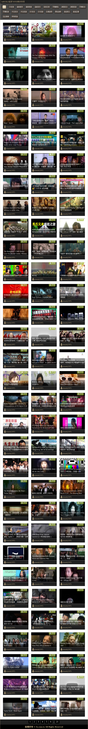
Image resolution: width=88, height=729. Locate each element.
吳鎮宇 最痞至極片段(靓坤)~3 (70, 254)
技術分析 (47, 7)
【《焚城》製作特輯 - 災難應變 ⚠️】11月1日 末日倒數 (43, 187)
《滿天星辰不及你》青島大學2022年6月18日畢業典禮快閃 (44, 688)
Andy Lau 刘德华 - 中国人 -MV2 (15, 232)
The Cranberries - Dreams (12, 58)
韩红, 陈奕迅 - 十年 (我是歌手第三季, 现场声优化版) (43, 340)
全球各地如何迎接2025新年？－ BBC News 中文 (71, 165)
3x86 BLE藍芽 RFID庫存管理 (13, 2)
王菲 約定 (7, 79)
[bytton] (4, 7)
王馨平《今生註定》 (39, 101)
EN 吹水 (32, 12)
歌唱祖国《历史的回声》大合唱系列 (16, 296)
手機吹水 (82, 7)
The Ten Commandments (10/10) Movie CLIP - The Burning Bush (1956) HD (71, 492)
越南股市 (20, 7)
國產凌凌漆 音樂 (66, 602)
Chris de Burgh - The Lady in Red (71, 123)
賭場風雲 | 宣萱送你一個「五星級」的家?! (43, 514)
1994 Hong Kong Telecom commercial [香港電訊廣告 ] (41, 536)
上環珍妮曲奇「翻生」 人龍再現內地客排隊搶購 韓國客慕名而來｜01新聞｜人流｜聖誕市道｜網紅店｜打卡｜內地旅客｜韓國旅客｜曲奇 (16, 601)
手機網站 (56, 7)
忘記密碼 (6, 16)
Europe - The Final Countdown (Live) (42, 579)
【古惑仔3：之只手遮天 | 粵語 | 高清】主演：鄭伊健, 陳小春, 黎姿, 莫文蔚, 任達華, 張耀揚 (16, 361)
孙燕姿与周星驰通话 (11, 384)
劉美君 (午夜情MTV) (67, 36)
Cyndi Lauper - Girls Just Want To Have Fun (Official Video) (71, 383)
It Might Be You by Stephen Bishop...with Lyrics (13, 100)
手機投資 (6, 12)
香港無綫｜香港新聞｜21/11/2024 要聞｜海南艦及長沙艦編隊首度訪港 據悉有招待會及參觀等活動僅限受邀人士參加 (72, 361)
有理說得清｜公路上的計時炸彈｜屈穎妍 (72, 296)
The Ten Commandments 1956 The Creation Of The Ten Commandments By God (43, 56)
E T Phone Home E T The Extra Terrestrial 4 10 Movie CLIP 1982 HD (43, 427)
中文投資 (24, 12)
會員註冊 (76, 12)
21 (57, 721)
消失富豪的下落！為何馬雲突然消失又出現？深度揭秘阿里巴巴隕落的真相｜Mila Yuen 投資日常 (16, 448)
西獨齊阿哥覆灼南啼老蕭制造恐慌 (16, 275)
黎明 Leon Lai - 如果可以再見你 (71, 79)
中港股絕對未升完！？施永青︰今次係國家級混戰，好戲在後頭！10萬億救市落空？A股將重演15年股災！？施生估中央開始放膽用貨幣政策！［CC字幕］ (44, 318)
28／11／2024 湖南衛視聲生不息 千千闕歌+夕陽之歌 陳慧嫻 (71, 688)
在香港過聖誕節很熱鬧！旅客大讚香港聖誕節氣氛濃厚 (72, 405)
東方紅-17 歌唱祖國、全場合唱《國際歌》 (15, 514)
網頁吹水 (65, 7)
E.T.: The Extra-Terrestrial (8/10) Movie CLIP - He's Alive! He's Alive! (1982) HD (43, 601)
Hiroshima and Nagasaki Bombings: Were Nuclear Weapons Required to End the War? (15, 165)
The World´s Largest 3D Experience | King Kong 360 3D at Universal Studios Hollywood (44, 448)
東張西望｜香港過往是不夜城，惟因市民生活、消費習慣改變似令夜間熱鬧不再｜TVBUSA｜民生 (44, 405)
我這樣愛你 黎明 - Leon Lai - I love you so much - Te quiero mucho (44, 361)
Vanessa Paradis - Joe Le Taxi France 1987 (72, 644)
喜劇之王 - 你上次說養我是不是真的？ (16, 187)
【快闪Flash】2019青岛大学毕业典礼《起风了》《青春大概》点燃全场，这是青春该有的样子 (16, 536)
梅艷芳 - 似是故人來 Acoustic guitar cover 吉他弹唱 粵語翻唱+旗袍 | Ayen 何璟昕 (72, 666)
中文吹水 (15, 12)
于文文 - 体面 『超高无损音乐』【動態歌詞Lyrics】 (43, 623)
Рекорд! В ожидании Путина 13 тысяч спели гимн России (15, 144)
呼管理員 (15, 16)
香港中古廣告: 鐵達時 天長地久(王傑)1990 (43, 209)
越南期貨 (29, 7)
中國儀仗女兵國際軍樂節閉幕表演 (72, 275)
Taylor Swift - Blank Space (13, 711)
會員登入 (67, 12)
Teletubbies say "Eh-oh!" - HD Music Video (42, 35)
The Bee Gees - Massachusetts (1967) (44, 79)
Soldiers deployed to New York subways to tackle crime (14, 209)
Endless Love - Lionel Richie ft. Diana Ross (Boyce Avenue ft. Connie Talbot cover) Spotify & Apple (42, 644)
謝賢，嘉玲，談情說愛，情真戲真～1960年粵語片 (44, 252)
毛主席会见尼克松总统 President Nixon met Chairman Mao (43, 557)
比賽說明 (49, 12)
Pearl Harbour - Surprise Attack (42, 297)
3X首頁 (11, 7)
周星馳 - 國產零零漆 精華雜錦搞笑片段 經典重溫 (71, 536)
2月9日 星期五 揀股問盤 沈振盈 (15, 428)
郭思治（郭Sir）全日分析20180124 (41, 383)
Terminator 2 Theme (10, 319)
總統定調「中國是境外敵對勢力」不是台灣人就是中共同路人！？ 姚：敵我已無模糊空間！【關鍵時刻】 (16, 579)
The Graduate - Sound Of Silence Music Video (15, 644)
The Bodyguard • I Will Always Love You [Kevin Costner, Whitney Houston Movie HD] (15, 252)
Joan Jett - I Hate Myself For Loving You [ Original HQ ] (72, 514)
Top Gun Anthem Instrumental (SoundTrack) (14, 557)
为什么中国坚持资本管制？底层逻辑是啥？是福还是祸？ (44, 144)
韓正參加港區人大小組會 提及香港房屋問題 (71, 100)
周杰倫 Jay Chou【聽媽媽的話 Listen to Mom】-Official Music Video (42, 666)
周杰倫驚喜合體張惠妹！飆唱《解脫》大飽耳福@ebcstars (72, 144)
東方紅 (34, 275)
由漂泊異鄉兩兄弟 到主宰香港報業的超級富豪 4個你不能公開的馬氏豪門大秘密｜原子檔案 (44, 231)
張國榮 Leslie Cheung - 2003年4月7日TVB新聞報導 (72, 209)
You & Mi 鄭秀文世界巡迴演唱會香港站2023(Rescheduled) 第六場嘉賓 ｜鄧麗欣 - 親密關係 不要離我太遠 (16, 688)
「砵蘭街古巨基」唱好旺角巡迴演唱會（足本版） (72, 340)
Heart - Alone (8, 123)
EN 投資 (40, 12)
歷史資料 (58, 12)
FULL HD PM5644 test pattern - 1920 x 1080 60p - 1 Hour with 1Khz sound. (71, 470)
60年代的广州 (9, 471)
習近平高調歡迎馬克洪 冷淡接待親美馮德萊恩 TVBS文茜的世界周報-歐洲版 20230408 (72, 56)
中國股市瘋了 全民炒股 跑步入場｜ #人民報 (15, 35)
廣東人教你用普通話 (67, 428)
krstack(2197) (10, 40)
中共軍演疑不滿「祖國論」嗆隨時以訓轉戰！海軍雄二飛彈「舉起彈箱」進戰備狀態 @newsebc (44, 710)
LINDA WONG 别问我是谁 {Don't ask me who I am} (44, 470)
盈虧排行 (38, 7)
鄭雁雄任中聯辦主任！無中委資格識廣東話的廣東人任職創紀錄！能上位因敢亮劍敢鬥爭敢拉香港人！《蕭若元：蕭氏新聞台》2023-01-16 (16, 340)
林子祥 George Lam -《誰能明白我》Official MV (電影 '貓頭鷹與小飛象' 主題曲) (71, 231)
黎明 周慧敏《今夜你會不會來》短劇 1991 (71, 710)
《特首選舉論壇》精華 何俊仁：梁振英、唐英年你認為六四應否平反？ (44, 122)
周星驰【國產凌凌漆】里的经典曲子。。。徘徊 (72, 557)
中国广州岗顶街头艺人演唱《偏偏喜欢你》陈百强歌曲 (72, 448)
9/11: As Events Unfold (11, 667)
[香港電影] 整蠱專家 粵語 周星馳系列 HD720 (15, 623)
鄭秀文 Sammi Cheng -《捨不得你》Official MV (71, 579)
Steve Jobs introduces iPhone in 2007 (72, 319)
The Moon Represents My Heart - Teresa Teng (15, 492)
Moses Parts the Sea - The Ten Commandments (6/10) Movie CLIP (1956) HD (15, 405)
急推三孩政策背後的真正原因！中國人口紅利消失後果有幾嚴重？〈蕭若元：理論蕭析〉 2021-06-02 (72, 187)
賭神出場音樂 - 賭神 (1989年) (42, 493)
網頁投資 (74, 7)
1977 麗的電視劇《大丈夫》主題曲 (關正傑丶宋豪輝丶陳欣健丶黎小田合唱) (44, 165)
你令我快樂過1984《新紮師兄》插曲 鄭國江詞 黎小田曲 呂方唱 (72, 623)
